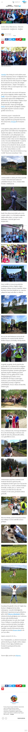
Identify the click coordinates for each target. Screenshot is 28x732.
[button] (2, 2)
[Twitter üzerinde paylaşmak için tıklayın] (10, 39)
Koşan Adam (17, 630)
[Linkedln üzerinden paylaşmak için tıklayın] (14, 39)
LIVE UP (9, 22)
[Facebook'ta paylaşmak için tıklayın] (6, 39)
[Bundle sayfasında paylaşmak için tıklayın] (2, 42)
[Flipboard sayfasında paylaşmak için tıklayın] (20, 39)
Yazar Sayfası (21, 718)
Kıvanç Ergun (8, 34)
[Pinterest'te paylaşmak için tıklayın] (17, 39)
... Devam (11, 714)
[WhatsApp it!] (23, 39)
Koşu (3, 22)
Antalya (3, 74)
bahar (3, 106)
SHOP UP (17, 2)
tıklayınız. (18, 655)
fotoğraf (13, 121)
